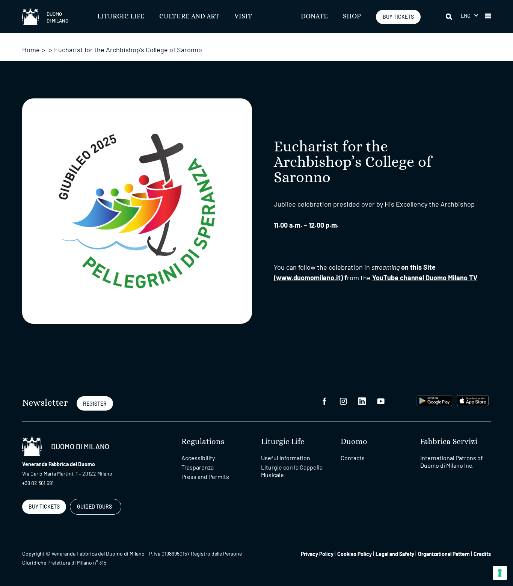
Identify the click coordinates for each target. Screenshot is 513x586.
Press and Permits (205, 476)
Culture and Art (189, 16)
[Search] (449, 16)
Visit (243, 16)
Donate (314, 16)
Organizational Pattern (444, 554)
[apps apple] (472, 399)
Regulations (202, 442)
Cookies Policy (354, 554)
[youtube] (381, 400)
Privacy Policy (317, 554)
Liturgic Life (120, 16)
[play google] (434, 399)
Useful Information (285, 457)
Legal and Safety (395, 554)
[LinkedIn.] (362, 400)
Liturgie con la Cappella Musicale (292, 471)
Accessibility (198, 457)
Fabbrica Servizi (448, 442)
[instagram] (343, 400)
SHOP (352, 16)
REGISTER (95, 403)
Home (31, 49)
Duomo (354, 442)
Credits (482, 554)
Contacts (353, 457)
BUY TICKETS (398, 17)
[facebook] (324, 400)
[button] (469, 15)
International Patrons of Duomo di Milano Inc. (451, 461)
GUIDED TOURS (94, 506)
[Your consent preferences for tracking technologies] (500, 573)
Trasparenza (197, 467)
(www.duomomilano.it (307, 277)
